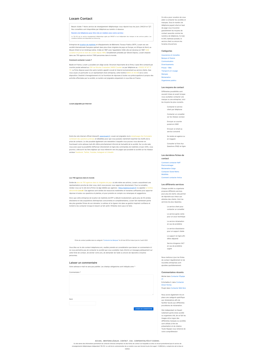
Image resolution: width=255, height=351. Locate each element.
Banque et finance (168, 58)
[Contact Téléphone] (86, 6)
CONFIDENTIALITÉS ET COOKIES (146, 341)
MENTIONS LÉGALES (111, 341)
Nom (71, 299)
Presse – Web (166, 68)
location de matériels (88, 45)
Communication (167, 61)
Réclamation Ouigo (168, 168)
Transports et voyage (169, 71)
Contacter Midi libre (178, 288)
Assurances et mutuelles (170, 55)
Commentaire (75, 272)
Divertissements (167, 64)
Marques (164, 74)
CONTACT (124, 341)
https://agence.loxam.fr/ (127, 188)
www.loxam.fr (105, 136)
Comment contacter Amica (171, 177)
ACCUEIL (98, 341)
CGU (131, 341)
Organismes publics (168, 80)
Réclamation (166, 77)
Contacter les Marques (110, 240)
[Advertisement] (111, 121)
